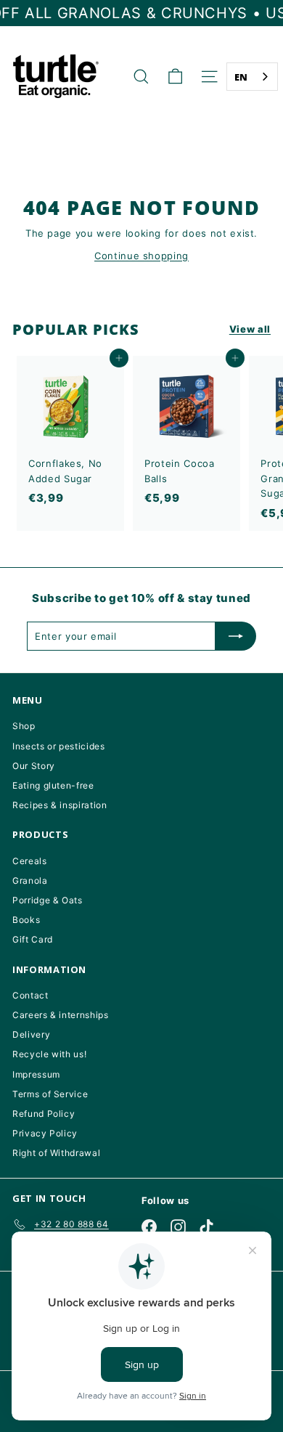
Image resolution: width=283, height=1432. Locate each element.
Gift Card (32, 939)
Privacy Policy (45, 1133)
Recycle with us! (49, 1054)
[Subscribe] (236, 636)
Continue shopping (141, 255)
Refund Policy (43, 1113)
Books (26, 919)
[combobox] (252, 76)
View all (250, 329)
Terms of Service (50, 1094)
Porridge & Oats (47, 900)
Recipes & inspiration (59, 805)
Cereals (29, 860)
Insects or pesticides (58, 746)
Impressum (36, 1074)
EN (241, 77)
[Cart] (175, 76)
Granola (30, 880)
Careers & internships (60, 1014)
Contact (30, 995)
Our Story (33, 765)
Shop (24, 725)
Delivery (31, 1034)
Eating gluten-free (53, 785)
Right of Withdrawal (56, 1152)
